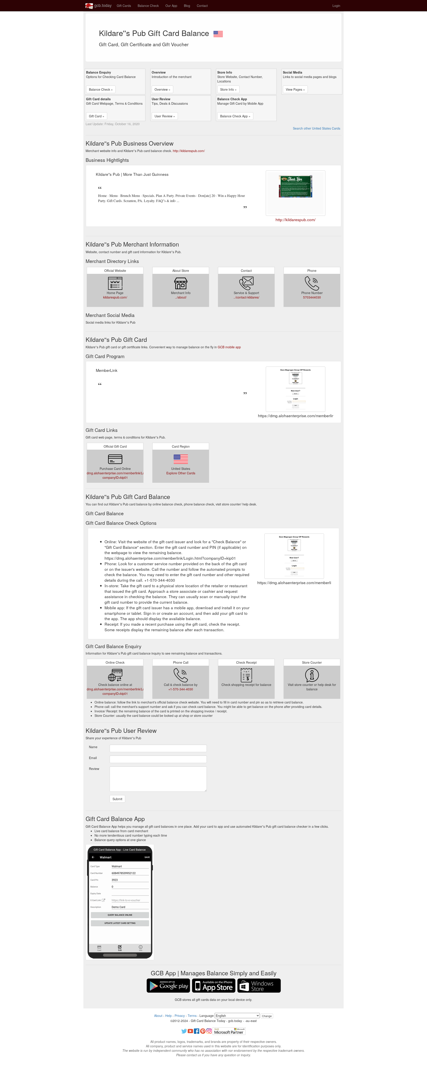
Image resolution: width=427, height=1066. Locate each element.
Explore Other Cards (180, 473)
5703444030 (312, 297)
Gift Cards (124, 5)
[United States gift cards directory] (218, 32)
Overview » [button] (162, 89)
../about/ (181, 297)
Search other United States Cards (316, 128)
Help (168, 1015)
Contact (202, 5)
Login (336, 5)
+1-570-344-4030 (180, 689)
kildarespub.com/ (115, 297)
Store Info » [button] (228, 89)
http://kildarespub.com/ (189, 150)
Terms (192, 1015)
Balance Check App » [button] (235, 116)
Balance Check (148, 5)
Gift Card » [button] (96, 116)
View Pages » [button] (295, 89)
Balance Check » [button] (101, 89)
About (158, 1015)
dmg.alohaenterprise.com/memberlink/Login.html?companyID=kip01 (122, 475)
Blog (187, 5)
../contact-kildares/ (246, 297)
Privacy (180, 1015)
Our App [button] (171, 5)
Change (267, 1016)
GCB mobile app (229, 347)
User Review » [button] (165, 116)
